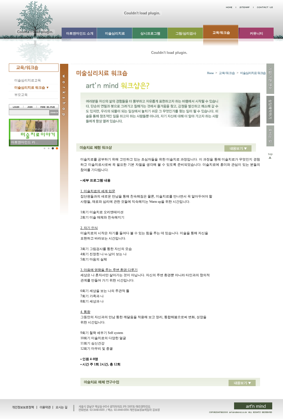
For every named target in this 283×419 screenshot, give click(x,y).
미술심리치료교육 (27, 80)
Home (210, 73)
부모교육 (21, 95)
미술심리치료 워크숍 (253, 73)
